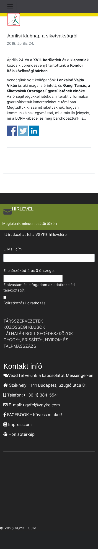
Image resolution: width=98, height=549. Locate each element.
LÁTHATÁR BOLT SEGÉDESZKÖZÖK (38, 333)
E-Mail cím (12, 249)
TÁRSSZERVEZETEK (23, 320)
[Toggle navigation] (10, 6)
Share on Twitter (23, 131)
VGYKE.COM (25, 528)
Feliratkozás (13, 303)
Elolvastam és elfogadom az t (39, 287)
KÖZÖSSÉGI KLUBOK (24, 327)
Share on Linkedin (34, 131)
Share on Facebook (12, 131)
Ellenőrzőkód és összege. (28, 270)
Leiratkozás (35, 303)
